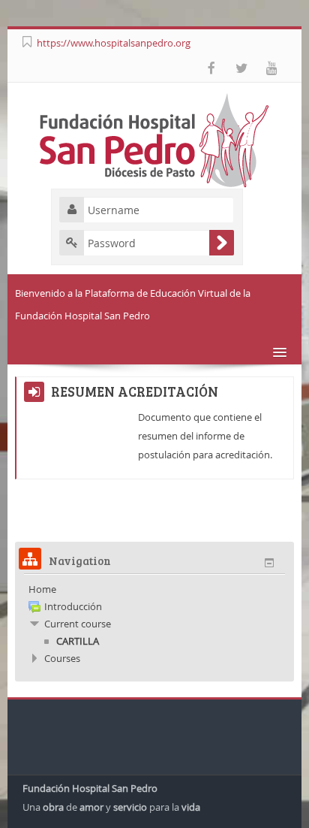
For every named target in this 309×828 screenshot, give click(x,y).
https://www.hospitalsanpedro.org (113, 43)
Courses (62, 658)
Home (42, 589)
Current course (77, 623)
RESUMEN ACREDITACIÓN (134, 391)
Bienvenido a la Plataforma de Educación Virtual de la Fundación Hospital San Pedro (132, 304)
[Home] (154, 139)
